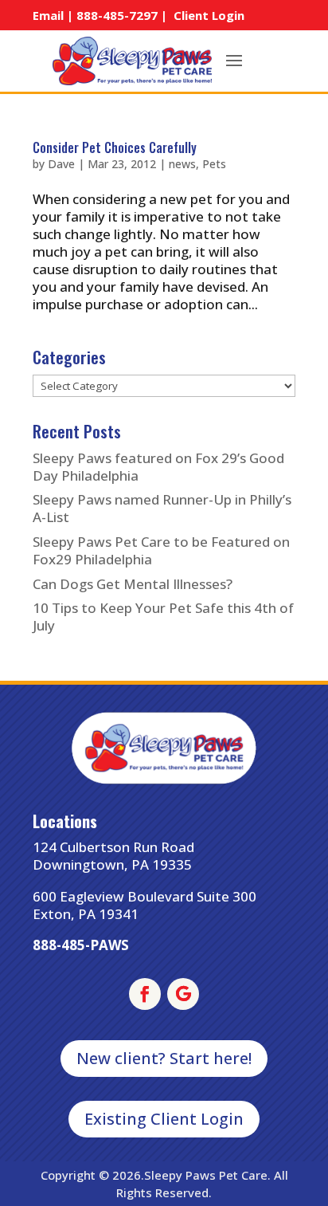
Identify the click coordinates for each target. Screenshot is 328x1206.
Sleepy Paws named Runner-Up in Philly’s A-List (162, 508)
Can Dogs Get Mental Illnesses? (132, 584)
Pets (214, 163)
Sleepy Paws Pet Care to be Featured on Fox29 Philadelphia (161, 550)
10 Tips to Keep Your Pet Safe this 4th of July (163, 616)
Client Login (209, 15)
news (182, 163)
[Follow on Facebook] (145, 994)
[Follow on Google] (183, 994)
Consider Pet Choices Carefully (115, 147)
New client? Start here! (164, 1058)
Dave (61, 163)
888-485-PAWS (81, 945)
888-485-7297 (117, 15)
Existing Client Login (164, 1118)
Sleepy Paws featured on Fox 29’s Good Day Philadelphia (158, 467)
